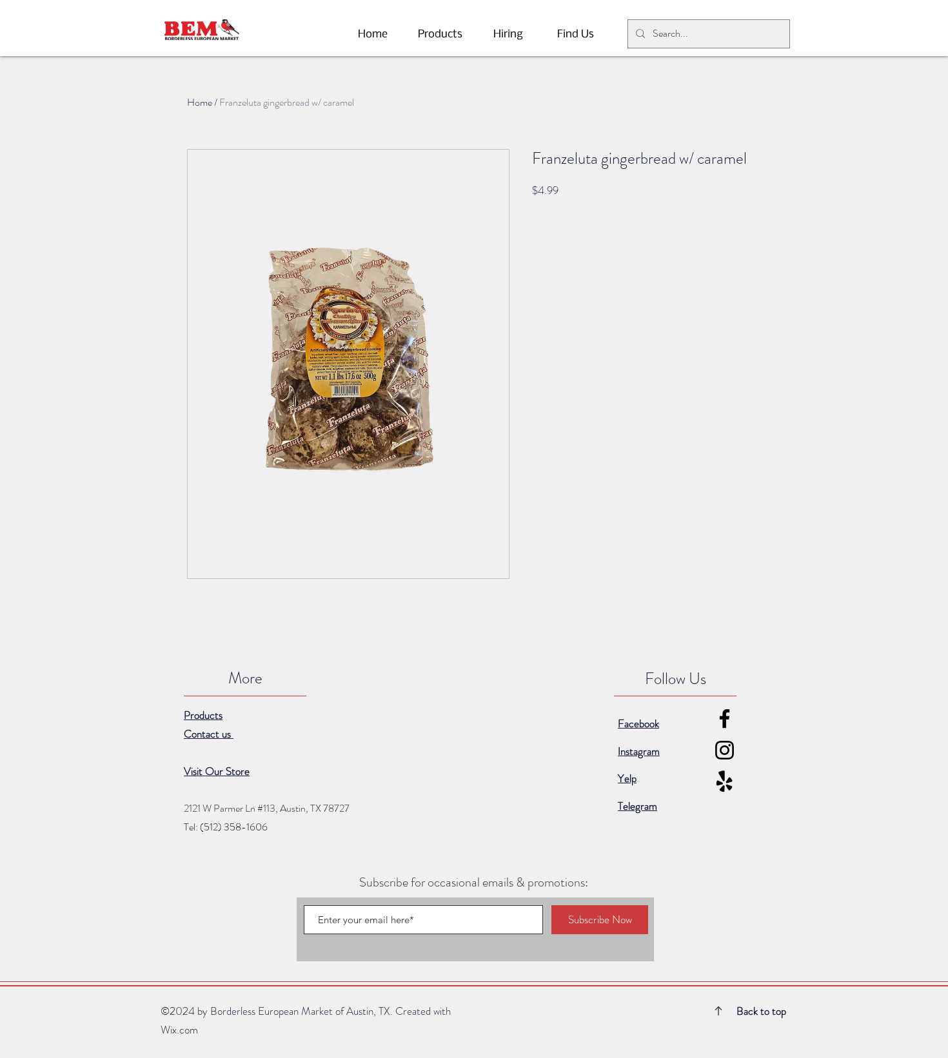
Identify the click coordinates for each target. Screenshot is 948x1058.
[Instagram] (724, 750)
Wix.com (179, 1029)
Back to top (761, 1011)
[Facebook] (724, 718)
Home (199, 102)
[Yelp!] (724, 781)
